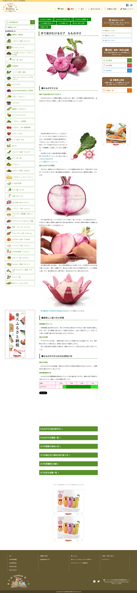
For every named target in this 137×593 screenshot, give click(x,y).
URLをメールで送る (116, 583)
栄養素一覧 (110, 90)
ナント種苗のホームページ (49, 162)
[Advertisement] (68, 115)
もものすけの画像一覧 (81, 19)
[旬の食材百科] (10, 11)
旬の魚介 (109, 70)
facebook (127, 5)
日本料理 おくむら (48, 156)
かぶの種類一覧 (63, 23)
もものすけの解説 (45, 19)
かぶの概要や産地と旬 (46, 23)
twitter (131, 5)
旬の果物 (109, 65)
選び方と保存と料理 (78, 23)
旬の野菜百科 (13, 22)
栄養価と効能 (44, 27)
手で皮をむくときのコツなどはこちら (53, 311)
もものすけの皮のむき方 (63, 19)
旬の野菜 (109, 60)
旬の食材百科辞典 (68, 591)
